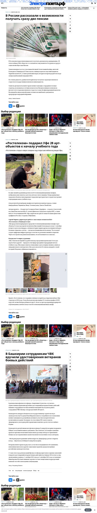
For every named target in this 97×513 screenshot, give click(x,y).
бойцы (34, 470)
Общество (8, 350)
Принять (88, 510)
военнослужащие (27, 470)
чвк (38, 470)
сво (13, 470)
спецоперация (18, 470)
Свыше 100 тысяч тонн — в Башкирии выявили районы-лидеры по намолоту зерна (78, 8)
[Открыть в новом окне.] (12, 106)
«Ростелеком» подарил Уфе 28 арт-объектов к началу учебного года (30, 8)
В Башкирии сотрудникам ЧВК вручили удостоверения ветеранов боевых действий (55, 8)
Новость (4, 8)
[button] (66, 270)
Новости (8, 12)
